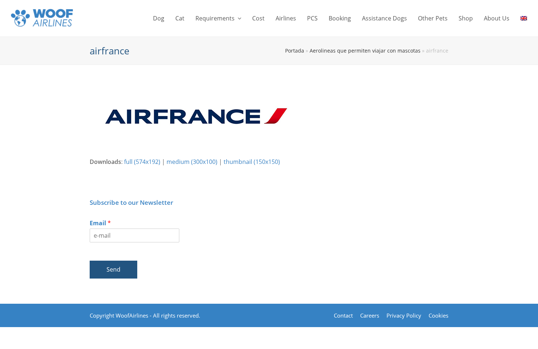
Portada (294, 50)
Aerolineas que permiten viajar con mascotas (365, 50)
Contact (343, 315)
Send (113, 269)
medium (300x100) (192, 162)
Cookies (438, 315)
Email (100, 223)
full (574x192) (142, 162)
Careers (369, 315)
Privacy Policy (403, 315)
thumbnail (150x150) (252, 162)
